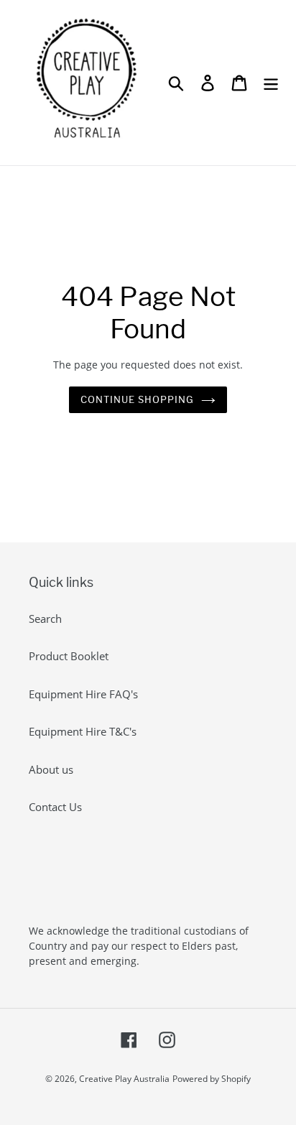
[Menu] (271, 82)
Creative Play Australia (124, 1079)
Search (45, 618)
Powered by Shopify (211, 1079)
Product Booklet (68, 656)
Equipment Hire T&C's (83, 731)
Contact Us (55, 807)
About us (51, 769)
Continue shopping (137, 399)
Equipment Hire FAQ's (83, 694)
